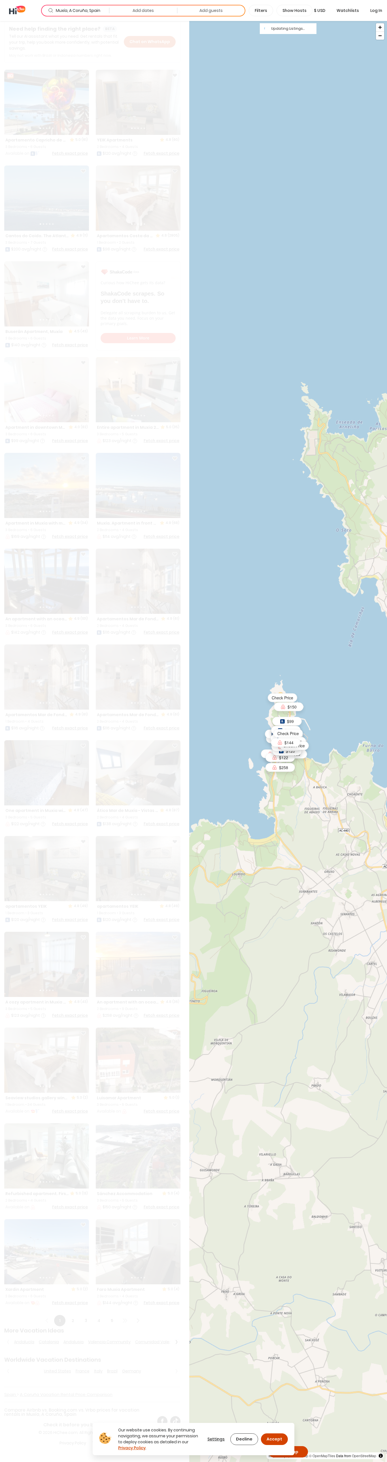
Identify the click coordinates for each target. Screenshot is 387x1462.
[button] (319, 10)
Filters (261, 10)
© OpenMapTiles (322, 1455)
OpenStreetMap (364, 1455)
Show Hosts (294, 10)
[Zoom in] (380, 27)
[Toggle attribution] (380, 1455)
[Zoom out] (380, 35)
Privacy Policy (132, 1448)
